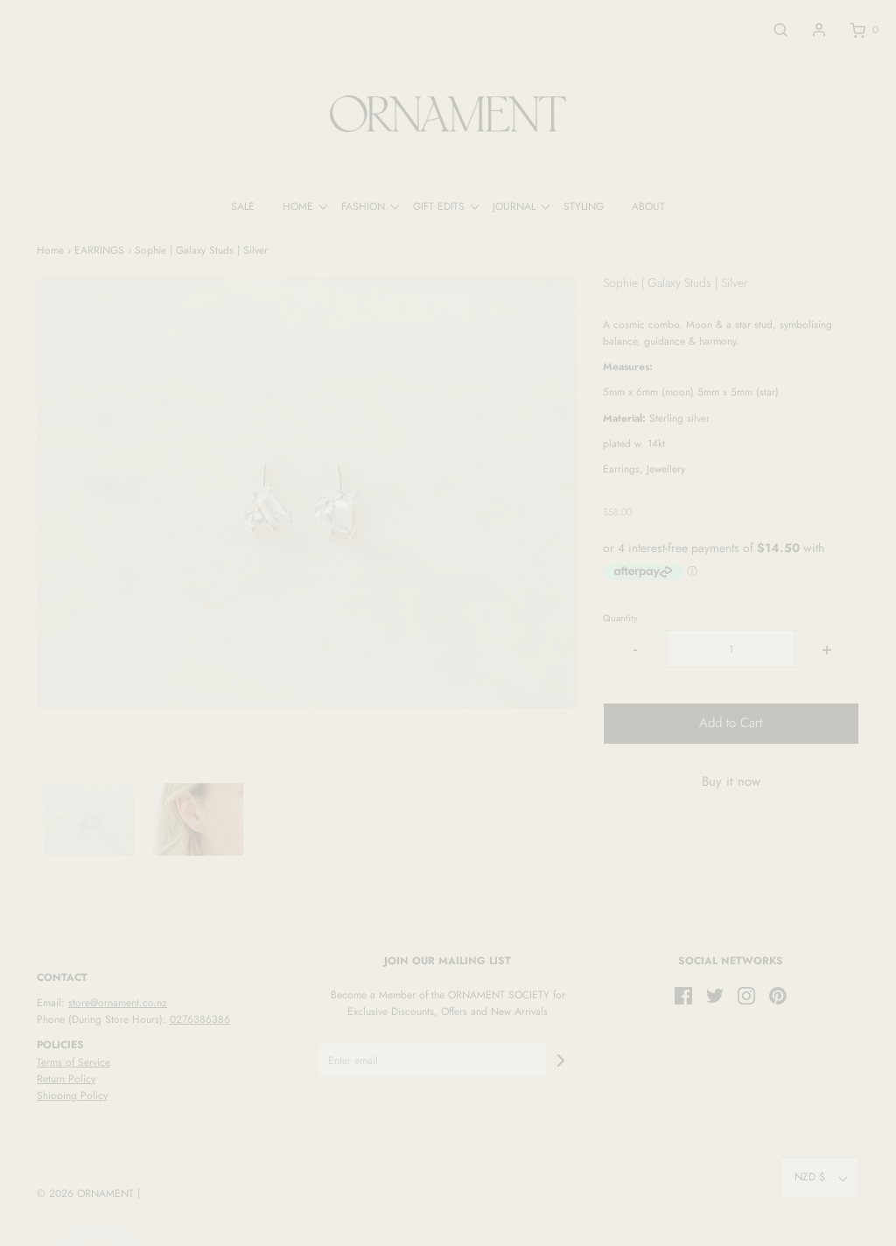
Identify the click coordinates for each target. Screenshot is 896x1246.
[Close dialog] (767, 426)
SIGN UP (618, 785)
